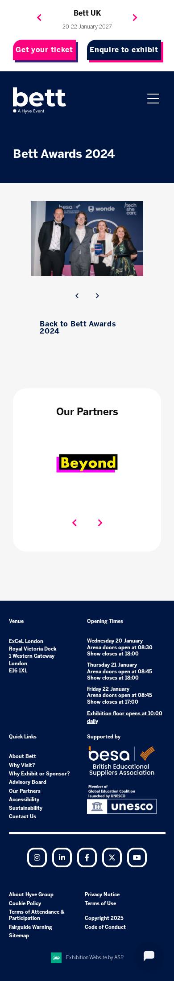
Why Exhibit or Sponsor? (39, 774)
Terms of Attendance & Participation (36, 915)
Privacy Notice (102, 895)
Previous (39, 18)
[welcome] (39, 100)
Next (135, 18)
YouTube (137, 857)
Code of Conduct (105, 927)
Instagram (37, 857)
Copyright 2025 (104, 918)
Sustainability (25, 808)
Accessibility (24, 800)
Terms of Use (100, 904)
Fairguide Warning (30, 927)
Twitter (112, 857)
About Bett (22, 756)
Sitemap (19, 936)
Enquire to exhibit (124, 49)
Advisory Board (27, 782)
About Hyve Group (31, 895)
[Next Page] (97, 296)
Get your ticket (44, 49)
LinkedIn (62, 857)
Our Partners (25, 791)
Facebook (87, 857)
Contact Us (22, 817)
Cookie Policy (25, 904)
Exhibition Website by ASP (95, 957)
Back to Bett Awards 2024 (78, 327)
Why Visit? (22, 765)
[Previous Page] (77, 296)
